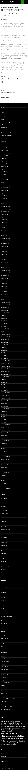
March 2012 (3, 326)
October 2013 (4, 275)
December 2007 (4, 462)
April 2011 (3, 355)
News (2, 690)
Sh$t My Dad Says (5, 595)
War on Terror (4, 712)
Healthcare (3, 674)
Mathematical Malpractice (11, 733)
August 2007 (4, 472)
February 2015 (4, 233)
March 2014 (3, 262)
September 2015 (4, 214)
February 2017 (4, 179)
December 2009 (4, 398)
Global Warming (5, 728)
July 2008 (3, 443)
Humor (2, 677)
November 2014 (4, 241)
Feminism (18, 726)
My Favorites (4, 688)
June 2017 (3, 171)
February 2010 (4, 392)
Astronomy (3, 723)
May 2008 (3, 448)
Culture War (3, 666)
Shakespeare (5, 741)
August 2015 (4, 217)
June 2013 (3, 286)
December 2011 (4, 334)
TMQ (2, 572)
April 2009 (3, 419)
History (9, 730)
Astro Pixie (3, 516)
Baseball (9, 723)
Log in (2, 753)
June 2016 (3, 195)
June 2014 (3, 254)
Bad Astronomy (4, 518)
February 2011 (4, 360)
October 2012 (4, 307)
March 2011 (3, 358)
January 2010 (4, 395)
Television (19, 743)
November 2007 (4, 464)
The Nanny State (4, 709)
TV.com (2, 608)
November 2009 (4, 400)
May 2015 (3, 225)
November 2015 (4, 209)
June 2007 (3, 478)
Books (2, 658)
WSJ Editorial (4, 574)
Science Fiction (17, 738)
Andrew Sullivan (4, 513)
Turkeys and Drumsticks (6, 135)
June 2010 (3, 382)
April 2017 (3, 174)
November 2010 (4, 368)
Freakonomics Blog (5, 529)
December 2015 (4, 206)
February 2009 (4, 424)
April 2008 (3, 451)
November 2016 (4, 187)
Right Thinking (4, 564)
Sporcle (2, 600)
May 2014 (3, 257)
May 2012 (3, 320)
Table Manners (4, 127)
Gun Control (13, 728)
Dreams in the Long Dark (6, 122)
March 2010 (3, 390)
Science (8, 738)
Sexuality (24, 738)
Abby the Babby (4, 510)
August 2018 (4, 155)
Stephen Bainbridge (5, 566)
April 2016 (3, 198)
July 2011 (3, 347)
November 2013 (4, 273)
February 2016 (4, 201)
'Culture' (3, 656)
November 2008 (4, 432)
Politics (3, 7)
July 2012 (3, 315)
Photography (14, 736)
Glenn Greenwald (5, 534)
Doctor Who (15, 724)
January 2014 (4, 267)
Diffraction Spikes (5, 524)
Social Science (13, 741)
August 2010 (4, 376)
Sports (2, 704)
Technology (12, 743)
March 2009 (3, 422)
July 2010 (3, 379)
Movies (2, 685)
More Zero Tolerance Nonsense (8, 91)
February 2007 (4, 488)
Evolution (14, 726)
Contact (2, 119)
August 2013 (4, 281)
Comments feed (4, 758)
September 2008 (4, 438)
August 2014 (4, 249)
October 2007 (4, 467)
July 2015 (3, 219)
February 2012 (4, 328)
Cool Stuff (3, 664)
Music (9, 736)
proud (5, 19)
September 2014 (4, 246)
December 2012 (4, 302)
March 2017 (3, 177)
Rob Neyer (3, 643)
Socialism (3, 701)
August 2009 (4, 408)
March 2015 (3, 230)
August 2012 (4, 312)
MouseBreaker (4, 592)
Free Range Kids (4, 532)
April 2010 (3, 387)
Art (21, 721)
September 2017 (4, 166)
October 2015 (4, 211)
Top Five (3, 605)
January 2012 (4, 331)
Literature (10, 731)
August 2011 (4, 344)
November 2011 (4, 336)
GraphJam (3, 589)
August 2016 (4, 193)
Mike (8, 15)
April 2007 (3, 483)
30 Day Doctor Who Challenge (7, 721)
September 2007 (4, 470)
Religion (3, 696)
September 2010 (4, 374)
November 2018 (4, 150)
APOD (2, 584)
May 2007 (3, 480)
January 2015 (4, 235)
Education (3, 726)
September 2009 (4, 406)
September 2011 (4, 342)
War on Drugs (4, 744)
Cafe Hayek (3, 521)
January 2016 (4, 203)
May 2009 (3, 416)
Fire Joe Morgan (4, 526)
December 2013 (4, 270)
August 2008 (4, 440)
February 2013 (4, 296)
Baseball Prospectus (5, 635)
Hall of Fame (18, 728)
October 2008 (4, 435)
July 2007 (3, 475)
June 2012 (3, 318)
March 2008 (3, 454)
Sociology (19, 741)
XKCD (2, 611)
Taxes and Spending (5, 706)
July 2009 (3, 411)
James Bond (19, 730)
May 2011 (3, 352)
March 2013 (3, 294)
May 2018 (3, 161)
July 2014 (3, 251)
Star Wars (2, 743)
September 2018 (4, 153)
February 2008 (4, 456)
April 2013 (3, 291)
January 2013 (4, 299)
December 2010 (4, 366)
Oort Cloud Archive (5, 556)
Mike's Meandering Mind (8, 2)
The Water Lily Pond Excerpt (7, 132)
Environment (9, 726)
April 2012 (3, 323)
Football (23, 726)
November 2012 (4, 304)
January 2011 (4, 363)
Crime (10, 724)
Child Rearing (17, 723)
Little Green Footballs (6, 542)
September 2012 (4, 310)
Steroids (7, 743)
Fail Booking (3, 587)
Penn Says (3, 558)
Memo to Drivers (5, 96)
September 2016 (4, 190)
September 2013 (4, 278)
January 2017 (4, 182)
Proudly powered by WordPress (7, 768)
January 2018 (4, 163)
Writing (14, 744)
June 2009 (3, 414)
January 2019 (4, 147)
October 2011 (4, 339)
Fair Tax (2, 672)
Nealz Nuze (3, 553)
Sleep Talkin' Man (5, 597)
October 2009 (4, 403)
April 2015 (3, 227)
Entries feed (3, 756)
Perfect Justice (4, 124)
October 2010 (4, 371)
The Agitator (4, 569)
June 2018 (3, 158)
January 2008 (4, 459)
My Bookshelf (4, 498)
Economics (21, 724)
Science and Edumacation (11, 7)
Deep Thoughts (4, 669)
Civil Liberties (4, 661)
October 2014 (4, 243)
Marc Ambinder (4, 548)
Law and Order (4, 682)
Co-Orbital (3, 116)
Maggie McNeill (4, 545)
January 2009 (4, 427)
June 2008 (3, 446)
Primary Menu (26, 2)
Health (23, 728)
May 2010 (3, 384)
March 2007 (3, 486)
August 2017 (4, 169)
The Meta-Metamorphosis (7, 130)
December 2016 (4, 185)
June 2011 (3, 350)
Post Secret (3, 501)
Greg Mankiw (4, 537)
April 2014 (3, 259)
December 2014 (4, 238)
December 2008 (4, 430)
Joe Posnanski (4, 540)
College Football (5, 724)
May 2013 (3, 288)
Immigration (3, 680)
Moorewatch (4, 550)
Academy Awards (17, 721)
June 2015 (3, 222)
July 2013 (3, 283)
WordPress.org (4, 761)
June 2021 (3, 145)
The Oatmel (3, 603)
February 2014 (4, 265)
